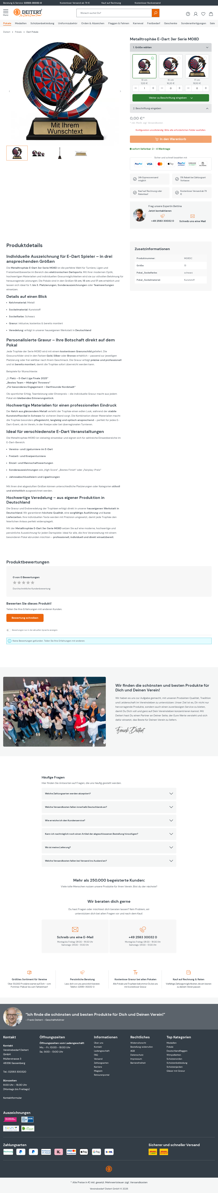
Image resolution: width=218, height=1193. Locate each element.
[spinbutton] (144, 88)
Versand (98, 1058)
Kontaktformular (12, 1097)
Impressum (136, 1058)
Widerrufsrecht (138, 1042)
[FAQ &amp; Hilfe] (188, 14)
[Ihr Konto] (195, 14)
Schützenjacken (175, 1066)
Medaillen (172, 1042)
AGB (132, 1050)
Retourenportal (101, 1074)
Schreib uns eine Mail (192, 221)
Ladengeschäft (101, 1050)
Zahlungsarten (101, 1062)
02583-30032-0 (33, 3)
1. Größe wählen (142, 47)
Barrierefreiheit (138, 1062)
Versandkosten (138, 1182)
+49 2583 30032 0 (162, 221)
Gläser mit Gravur (176, 1070)
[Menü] (6, 12)
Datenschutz (136, 1054)
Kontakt (98, 1046)
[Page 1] (17, 153)
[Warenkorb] (211, 14)
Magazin (98, 1070)
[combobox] (114, 13)
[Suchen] (155, 13)
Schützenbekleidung (177, 1062)
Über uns (98, 1042)
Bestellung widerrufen (141, 1046)
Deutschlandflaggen (177, 1050)
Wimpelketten (174, 1054)
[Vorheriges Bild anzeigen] (9, 91)
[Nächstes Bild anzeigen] (120, 91)
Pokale (170, 1046)
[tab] (17, 154)
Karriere (98, 1066)
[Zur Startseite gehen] (31, 12)
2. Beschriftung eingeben (147, 108)
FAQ (96, 1054)
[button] (109, 794)
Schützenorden (174, 1058)
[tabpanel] (65, 400)
